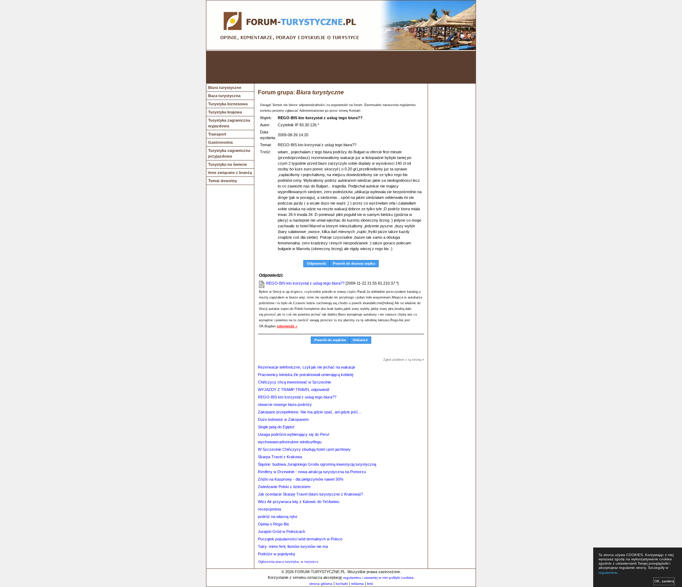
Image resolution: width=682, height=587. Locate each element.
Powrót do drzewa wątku (354, 263)
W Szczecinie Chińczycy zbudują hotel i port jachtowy (304, 449)
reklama (357, 584)
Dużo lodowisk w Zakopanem (283, 419)
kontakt (342, 584)
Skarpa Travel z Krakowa (280, 457)
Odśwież (360, 340)
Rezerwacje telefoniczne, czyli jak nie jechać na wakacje (306, 367)
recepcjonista (269, 509)
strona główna (320, 584)
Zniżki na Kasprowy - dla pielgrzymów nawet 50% (300, 479)
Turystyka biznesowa (228, 104)
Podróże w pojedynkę (276, 554)
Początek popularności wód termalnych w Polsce (300, 539)
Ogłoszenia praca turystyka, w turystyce (288, 562)
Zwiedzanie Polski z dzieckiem (284, 487)
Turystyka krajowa (225, 112)
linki (370, 584)
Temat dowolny (222, 181)
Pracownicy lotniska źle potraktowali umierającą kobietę (305, 374)
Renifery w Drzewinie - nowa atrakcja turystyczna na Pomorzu (312, 472)
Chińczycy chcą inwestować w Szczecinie (294, 382)
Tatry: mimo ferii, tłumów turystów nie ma (293, 546)
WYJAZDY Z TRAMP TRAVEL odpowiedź (294, 389)
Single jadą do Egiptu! (276, 427)
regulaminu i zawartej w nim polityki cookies (378, 578)
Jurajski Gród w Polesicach (281, 531)
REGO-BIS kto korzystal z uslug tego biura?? (305, 283)
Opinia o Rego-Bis (273, 524)
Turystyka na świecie (227, 164)
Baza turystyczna (224, 96)
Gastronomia (220, 142)
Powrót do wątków (330, 340)
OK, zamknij (664, 581)
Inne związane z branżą (230, 172)
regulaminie (608, 573)
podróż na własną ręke (277, 516)
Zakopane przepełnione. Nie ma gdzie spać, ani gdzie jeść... (309, 412)
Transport (217, 134)
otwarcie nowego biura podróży (285, 404)
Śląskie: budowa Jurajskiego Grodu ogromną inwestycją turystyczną (317, 464)
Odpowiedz (316, 263)
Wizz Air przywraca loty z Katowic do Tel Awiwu (298, 501)
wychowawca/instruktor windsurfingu (289, 442)
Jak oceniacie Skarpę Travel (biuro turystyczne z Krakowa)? (310, 494)
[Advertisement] (341, 67)
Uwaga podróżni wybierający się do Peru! (293, 434)
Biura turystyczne (224, 87)
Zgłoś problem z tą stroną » (403, 359)
